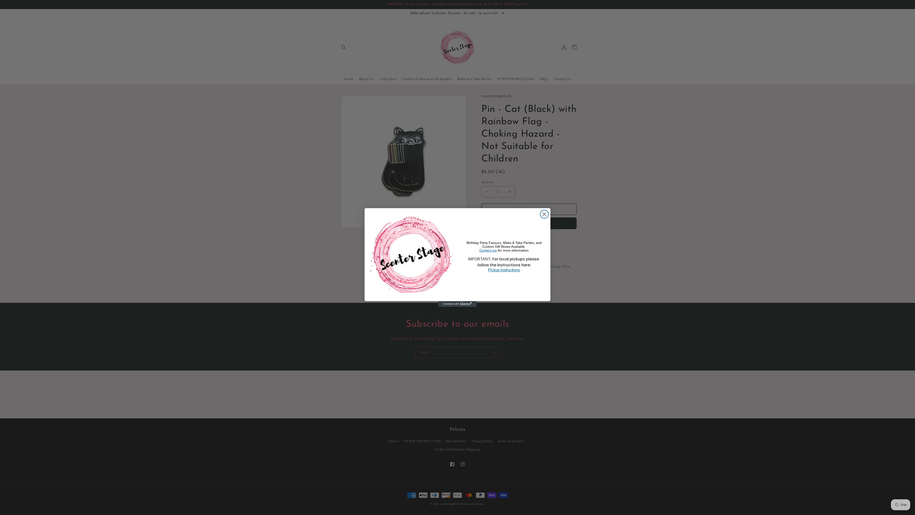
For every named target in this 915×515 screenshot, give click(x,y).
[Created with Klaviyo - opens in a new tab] (457, 304)
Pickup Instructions (504, 270)
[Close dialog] (544, 214)
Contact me (488, 250)
